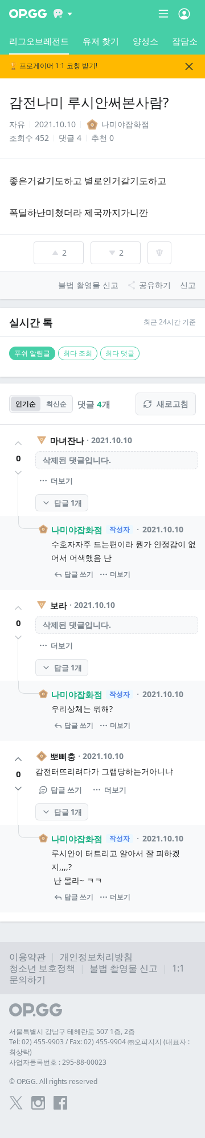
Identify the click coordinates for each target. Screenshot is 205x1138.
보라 (58, 605)
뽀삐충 (63, 756)
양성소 (145, 41)
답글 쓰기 (78, 574)
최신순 (56, 403)
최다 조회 (77, 353)
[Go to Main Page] (28, 13)
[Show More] (63, 13)
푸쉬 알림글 (32, 353)
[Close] (189, 66)
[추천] (18, 443)
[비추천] (18, 473)
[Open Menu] (184, 13)
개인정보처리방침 (96, 957)
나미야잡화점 (76, 529)
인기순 (25, 403)
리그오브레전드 (39, 41)
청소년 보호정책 (42, 968)
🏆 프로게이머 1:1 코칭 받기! (53, 66)
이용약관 (27, 957)
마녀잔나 (67, 440)
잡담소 (185, 41)
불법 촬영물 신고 (123, 968)
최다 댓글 (119, 353)
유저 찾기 (101, 41)
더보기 (62, 481)
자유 (17, 124)
